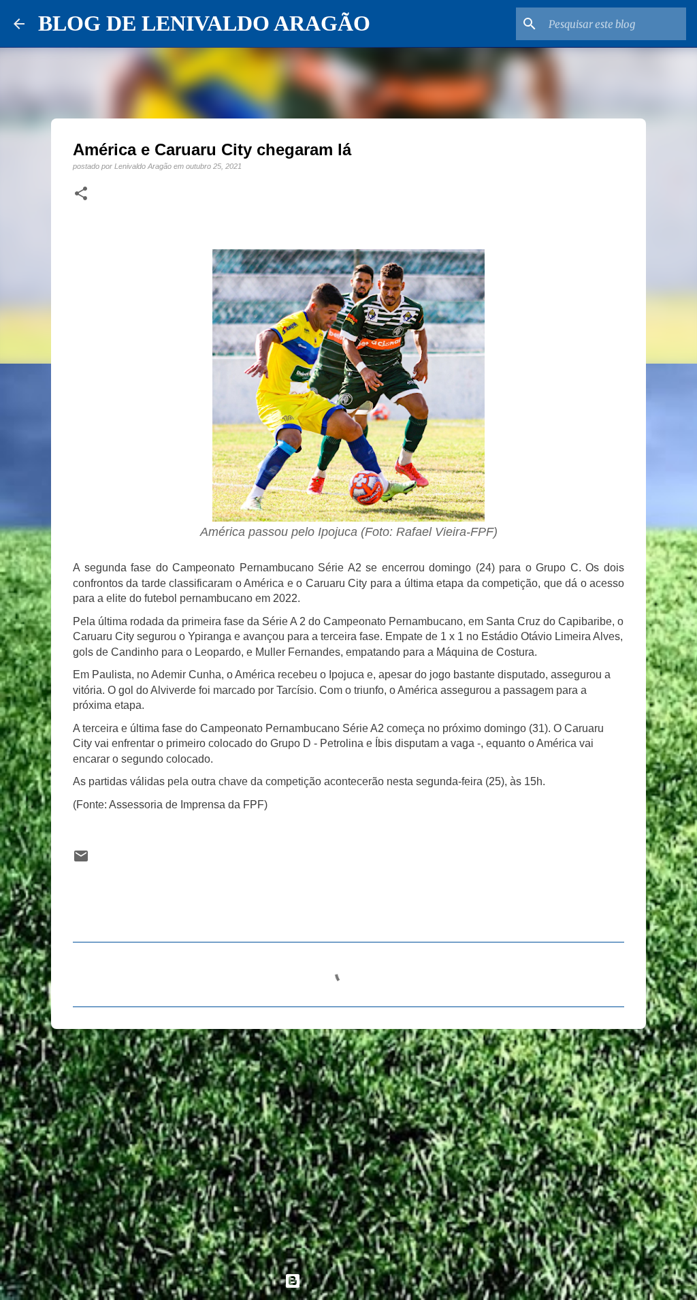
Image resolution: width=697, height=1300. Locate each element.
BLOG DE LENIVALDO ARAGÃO (204, 23)
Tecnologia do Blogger (356, 1280)
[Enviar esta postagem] (81, 860)
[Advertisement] (348, 1144)
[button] (81, 194)
